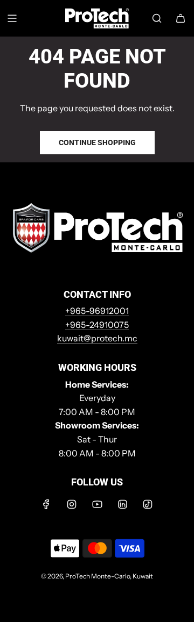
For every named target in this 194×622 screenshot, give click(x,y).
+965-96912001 (97, 310)
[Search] (157, 18)
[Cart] (180, 18)
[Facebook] (46, 504)
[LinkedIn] (122, 504)
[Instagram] (72, 504)
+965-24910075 (97, 324)
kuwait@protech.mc (97, 338)
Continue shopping (97, 142)
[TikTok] (148, 504)
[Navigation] (12, 18)
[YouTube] (97, 504)
